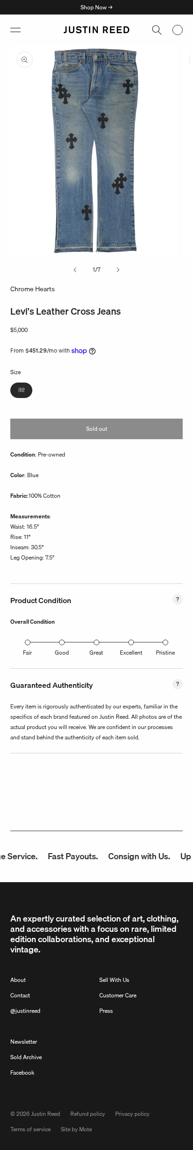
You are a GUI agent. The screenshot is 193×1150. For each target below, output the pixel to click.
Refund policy (87, 1113)
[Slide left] (75, 269)
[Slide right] (118, 269)
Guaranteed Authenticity (51, 685)
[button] (15, 30)
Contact (20, 995)
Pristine (165, 652)
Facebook (22, 1072)
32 (25, 391)
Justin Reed (45, 1113)
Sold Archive (26, 1057)
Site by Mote (76, 1129)
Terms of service (30, 1129)
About (18, 979)
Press (106, 1010)
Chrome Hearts (32, 289)
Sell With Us (114, 979)
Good (62, 652)
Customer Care (117, 995)
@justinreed (25, 1010)
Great (96, 652)
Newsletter (23, 1041)
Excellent (131, 652)
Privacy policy (132, 1113)
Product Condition (40, 600)
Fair (27, 652)
